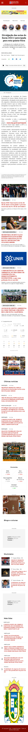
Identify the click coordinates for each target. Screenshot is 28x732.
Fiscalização (6, 20)
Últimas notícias (11, 382)
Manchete (15, 20)
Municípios (8, 554)
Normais (23, 20)
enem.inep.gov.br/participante (16, 123)
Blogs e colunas (11, 520)
